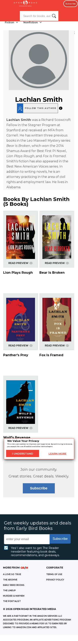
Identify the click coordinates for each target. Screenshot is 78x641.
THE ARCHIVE (10, 579)
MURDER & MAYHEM (13, 596)
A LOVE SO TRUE (12, 574)
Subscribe (70, 3)
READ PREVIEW (18, 263)
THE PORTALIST (12, 601)
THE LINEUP (9, 590)
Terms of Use (54, 574)
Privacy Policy (55, 579)
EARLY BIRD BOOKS (13, 585)
